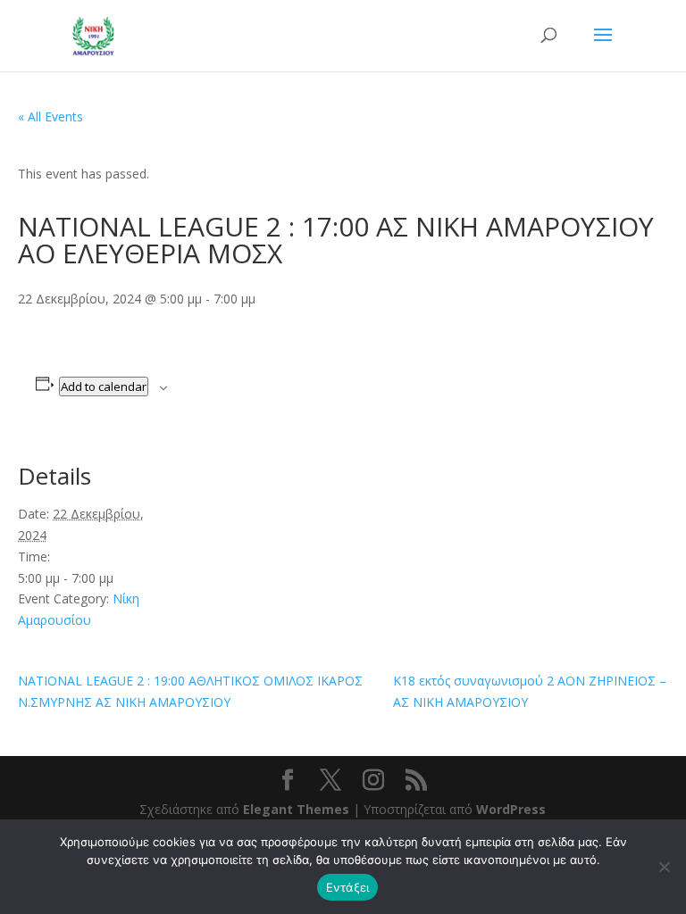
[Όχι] (664, 867)
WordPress (511, 809)
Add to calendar (103, 386)
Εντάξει (348, 887)
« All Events (50, 116)
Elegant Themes (296, 809)
